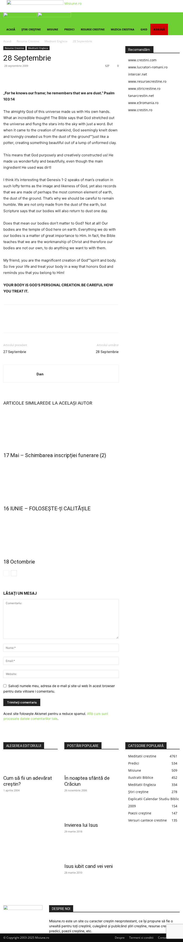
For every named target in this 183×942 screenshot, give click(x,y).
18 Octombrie (19, 562)
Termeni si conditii (141, 938)
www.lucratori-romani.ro (148, 67)
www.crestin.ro (140, 110)
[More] (52, 76)
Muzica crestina (122, 29)
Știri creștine (31, 29)
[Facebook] (8, 76)
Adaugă (159, 29)
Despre (120, 938)
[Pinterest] (30, 76)
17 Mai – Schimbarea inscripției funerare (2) (54, 455)
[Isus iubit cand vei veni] (91, 852)
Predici (69, 29)
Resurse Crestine (93, 29)
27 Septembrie (14, 352)
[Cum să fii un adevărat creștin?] (30, 764)
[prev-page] (6, 573)
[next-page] (14, 573)
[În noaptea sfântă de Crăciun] (91, 764)
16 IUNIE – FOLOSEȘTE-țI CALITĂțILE (47, 509)
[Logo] (20, 16)
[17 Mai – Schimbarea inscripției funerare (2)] (61, 427)
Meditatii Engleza (56, 41)
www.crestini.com (142, 60)
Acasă (10, 29)
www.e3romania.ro (143, 102)
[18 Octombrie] (61, 534)
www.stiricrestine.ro (144, 88)
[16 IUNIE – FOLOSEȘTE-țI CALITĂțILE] (61, 481)
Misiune (52, 29)
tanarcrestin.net (141, 95)
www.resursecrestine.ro (147, 81)
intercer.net (137, 74)
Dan (40, 374)
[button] (174, 18)
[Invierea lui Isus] (91, 811)
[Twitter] (19, 76)
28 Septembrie (107, 352)
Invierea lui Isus (81, 825)
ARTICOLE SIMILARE (24, 403)
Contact (163, 938)
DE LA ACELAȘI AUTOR (68, 403)
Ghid (144, 29)
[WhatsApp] (41, 76)
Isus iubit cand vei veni (88, 866)
